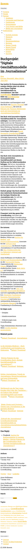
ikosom (5, 3)
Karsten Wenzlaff (7, 78)
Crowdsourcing (13, 97)
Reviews (9, 43)
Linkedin (16, 474)
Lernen (25, 517)
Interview (3, 517)
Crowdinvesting (6, 511)
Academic (9, 18)
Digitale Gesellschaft (6, 513)
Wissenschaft (3, 527)
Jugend (15, 517)
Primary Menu (3, 8)
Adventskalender (4, 506)
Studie (2, 525)
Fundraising (7, 515)
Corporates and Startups (14, 20)
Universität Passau (13, 262)
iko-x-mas (13, 515)
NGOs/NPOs (10, 49)
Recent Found (11, 47)
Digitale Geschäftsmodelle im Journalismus (9, 423)
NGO (4, 519)
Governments (11, 24)
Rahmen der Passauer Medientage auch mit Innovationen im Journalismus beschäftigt (13, 111)
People (5, 14)
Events (8, 51)
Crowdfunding (6, 95)
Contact (6, 544)
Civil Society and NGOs (14, 26)
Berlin (14, 506)
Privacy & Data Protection (12, 542)
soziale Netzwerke (20, 523)
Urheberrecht (13, 525)
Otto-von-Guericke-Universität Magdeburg (13, 290)
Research (9, 37)
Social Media (22, 521)
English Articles (12, 35)
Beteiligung (19, 506)
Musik (2, 519)
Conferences (10, 22)
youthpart (8, 527)
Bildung (25, 506)
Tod (5, 525)
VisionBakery (20, 525)
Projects (6, 12)
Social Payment (12, 523)
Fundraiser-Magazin (8, 303)
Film (2, 515)
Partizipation (21, 519)
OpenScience (14, 519)
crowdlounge (13, 511)
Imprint (6, 540)
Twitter (3, 474)
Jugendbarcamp (20, 517)
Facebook (24, 513)
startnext (25, 523)
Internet (22, 515)
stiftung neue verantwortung (8, 245)
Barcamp (10, 506)
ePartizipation (16, 513)
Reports (8, 39)
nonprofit (7, 519)
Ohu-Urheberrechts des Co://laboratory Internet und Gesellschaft (11, 252)
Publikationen (9, 521)
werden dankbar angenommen (9, 329)
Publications (7, 31)
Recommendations (13, 41)
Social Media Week (5, 523)
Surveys (9, 54)
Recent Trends (11, 45)
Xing (9, 474)
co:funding (2, 508)
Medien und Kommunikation (11, 260)
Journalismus (16, 425)
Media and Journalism (14, 28)
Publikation (3, 521)
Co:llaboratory (7, 509)
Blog (2, 76)
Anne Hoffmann (7, 107)
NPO (10, 519)
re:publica (15, 521)
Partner (6, 16)
